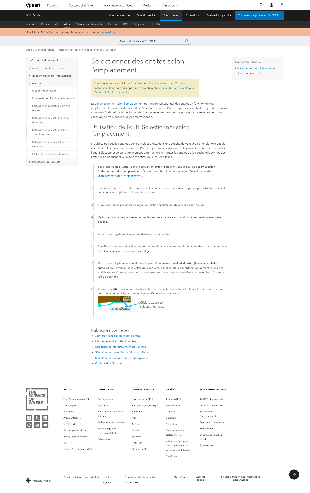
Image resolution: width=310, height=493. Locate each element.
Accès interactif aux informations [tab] (51, 75)
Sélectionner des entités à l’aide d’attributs (50, 120)
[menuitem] (78, 399)
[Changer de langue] (271, 5)
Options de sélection (44, 90)
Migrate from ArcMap (148, 24)
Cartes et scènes (45, 49)
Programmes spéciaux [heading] (213, 389)
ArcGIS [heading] (67, 389)
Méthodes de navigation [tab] (46, 60)
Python (112, 24)
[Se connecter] (282, 5)
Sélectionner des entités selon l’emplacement (49, 132)
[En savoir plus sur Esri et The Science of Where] (37, 400)
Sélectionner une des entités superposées (48, 144)
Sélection (111, 49)
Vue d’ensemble (119, 15)
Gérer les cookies (201, 478)
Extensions (192, 15)
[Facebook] (29, 418)
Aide (67, 24)
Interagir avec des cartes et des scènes (80, 49)
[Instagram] (37, 425)
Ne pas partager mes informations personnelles (240, 478)
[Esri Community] (29, 425)
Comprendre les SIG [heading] (143, 389)
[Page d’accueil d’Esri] (33, 5)
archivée (138, 83)
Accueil (30, 24)
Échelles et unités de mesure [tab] (49, 68)
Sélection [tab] (36, 83)
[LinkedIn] (45, 418)
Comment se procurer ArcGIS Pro (259, 15)
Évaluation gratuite (219, 15)
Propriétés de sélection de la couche (53, 98)
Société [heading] (170, 389)
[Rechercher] (261, 5)
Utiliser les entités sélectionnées (50, 154)
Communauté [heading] (106, 389)
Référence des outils (89, 24)
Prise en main (49, 24)
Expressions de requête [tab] (45, 161)
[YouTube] (45, 425)
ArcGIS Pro (33, 15)
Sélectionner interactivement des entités (51, 108)
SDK (125, 24)
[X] (37, 418)
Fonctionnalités (147, 15)
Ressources (171, 15)
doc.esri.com (108, 32)
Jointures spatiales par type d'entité (117, 335)
